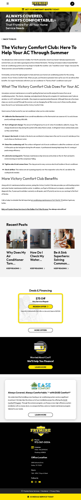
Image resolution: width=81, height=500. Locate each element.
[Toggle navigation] (8, 3)
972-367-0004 (42, 442)
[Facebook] (32, 482)
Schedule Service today (42, 497)
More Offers (40, 330)
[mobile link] (72, 4)
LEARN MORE (40, 367)
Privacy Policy (55, 491)
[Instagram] (36, 482)
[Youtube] (40, 482)
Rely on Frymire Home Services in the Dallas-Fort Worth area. (25, 209)
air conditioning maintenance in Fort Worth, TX (47, 200)
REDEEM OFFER (39, 306)
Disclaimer (44, 491)
